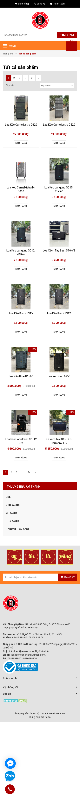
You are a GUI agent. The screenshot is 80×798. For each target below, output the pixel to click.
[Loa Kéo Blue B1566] (21, 359)
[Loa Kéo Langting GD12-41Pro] (21, 234)
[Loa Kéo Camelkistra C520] (59, 108)
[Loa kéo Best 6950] (59, 359)
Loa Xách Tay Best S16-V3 (59, 250)
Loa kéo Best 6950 (59, 376)
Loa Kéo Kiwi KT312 (59, 313)
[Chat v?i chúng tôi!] (10, 763)
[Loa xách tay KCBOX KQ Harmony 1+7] (59, 422)
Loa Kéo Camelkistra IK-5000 (21, 189)
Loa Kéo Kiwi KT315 (21, 313)
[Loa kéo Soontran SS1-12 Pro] (21, 422)
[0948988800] (10, 790)
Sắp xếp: (10, 85)
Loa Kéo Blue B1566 (21, 376)
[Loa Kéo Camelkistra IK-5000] (21, 171)
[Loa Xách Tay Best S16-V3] (59, 234)
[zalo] (10, 776)
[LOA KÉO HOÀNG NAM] (40, 20)
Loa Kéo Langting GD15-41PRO (59, 189)
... (25, 77)
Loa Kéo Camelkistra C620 (21, 124)
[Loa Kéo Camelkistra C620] (21, 108)
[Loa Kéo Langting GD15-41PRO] (59, 171)
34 (32, 77)
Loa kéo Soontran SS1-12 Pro (21, 441)
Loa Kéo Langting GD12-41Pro (21, 252)
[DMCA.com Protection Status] (15, 700)
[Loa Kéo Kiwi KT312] (59, 297)
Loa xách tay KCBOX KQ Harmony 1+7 (59, 441)
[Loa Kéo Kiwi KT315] (21, 297)
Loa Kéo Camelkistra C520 (59, 124)
